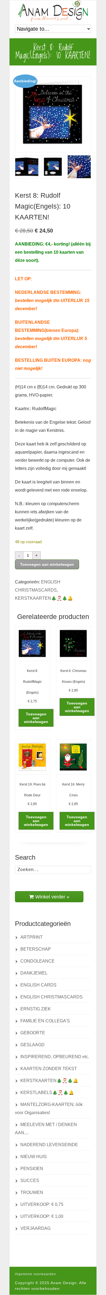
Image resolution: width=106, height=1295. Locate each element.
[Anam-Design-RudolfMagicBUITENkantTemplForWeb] (27, 166)
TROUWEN (31, 1192)
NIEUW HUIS (33, 1156)
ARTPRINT (31, 937)
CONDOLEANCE (37, 961)
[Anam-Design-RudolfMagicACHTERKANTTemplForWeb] (53, 166)
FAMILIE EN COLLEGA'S (45, 1021)
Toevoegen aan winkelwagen (47, 564)
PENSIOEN (31, 1168)
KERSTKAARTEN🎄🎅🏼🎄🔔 (44, 598)
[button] (36, 718)
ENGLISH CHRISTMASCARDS (51, 997)
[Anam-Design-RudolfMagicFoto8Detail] (79, 166)
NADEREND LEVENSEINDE (49, 1144)
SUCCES (29, 1180)
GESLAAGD (32, 1044)
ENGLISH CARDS (38, 985)
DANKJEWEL (34, 973)
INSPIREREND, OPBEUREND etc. (54, 1056)
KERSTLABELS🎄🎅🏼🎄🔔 (47, 1092)
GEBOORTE (32, 1032)
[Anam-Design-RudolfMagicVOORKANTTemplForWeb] (53, 114)
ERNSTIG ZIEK (35, 1009)
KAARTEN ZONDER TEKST (48, 1068)
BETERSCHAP (35, 949)
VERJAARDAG (35, 1228)
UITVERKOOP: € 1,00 (41, 1216)
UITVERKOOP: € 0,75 (41, 1204)
